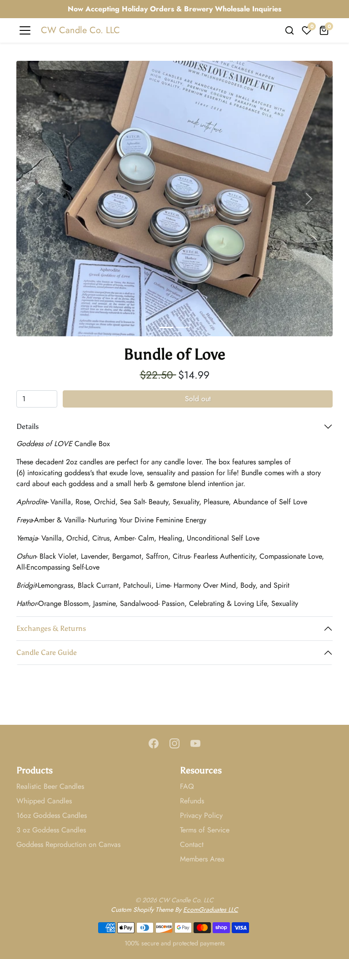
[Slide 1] (166, 327)
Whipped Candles (44, 801)
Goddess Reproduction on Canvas (68, 844)
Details (27, 426)
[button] (289, 30)
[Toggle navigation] (25, 30)
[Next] (309, 198)
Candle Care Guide (46, 652)
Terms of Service (204, 830)
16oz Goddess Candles (51, 815)
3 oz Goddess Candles (51, 830)
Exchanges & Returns (51, 628)
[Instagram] (174, 743)
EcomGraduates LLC (210, 909)
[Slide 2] (182, 327)
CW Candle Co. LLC (80, 30)
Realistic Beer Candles (50, 786)
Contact (192, 844)
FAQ (187, 786)
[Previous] (40, 198)
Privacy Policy (201, 815)
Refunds (192, 801)
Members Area (202, 859)
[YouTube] (195, 743)
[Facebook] (153, 743)
